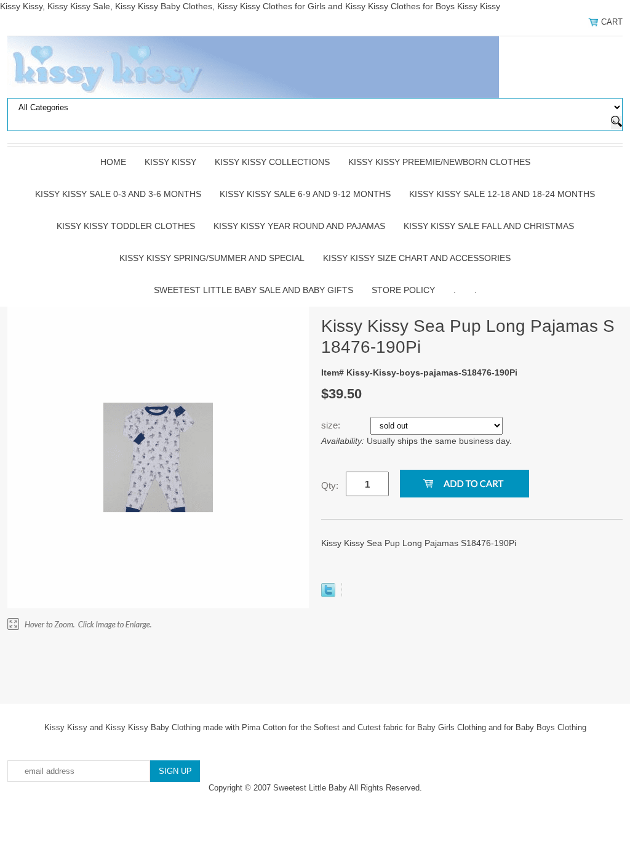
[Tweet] (328, 594)
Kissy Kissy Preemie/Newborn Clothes (439, 162)
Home (113, 162)
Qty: (329, 485)
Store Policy (403, 290)
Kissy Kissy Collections (272, 162)
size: (332, 425)
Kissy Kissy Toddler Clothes (126, 226)
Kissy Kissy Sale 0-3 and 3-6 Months (118, 194)
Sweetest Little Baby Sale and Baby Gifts (253, 290)
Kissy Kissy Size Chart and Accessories (417, 258)
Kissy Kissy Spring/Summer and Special (212, 258)
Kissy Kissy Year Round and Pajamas (299, 226)
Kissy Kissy (170, 162)
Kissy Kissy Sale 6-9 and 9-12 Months (305, 194)
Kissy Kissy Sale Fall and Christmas (489, 226)
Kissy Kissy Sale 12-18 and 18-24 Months (502, 194)
